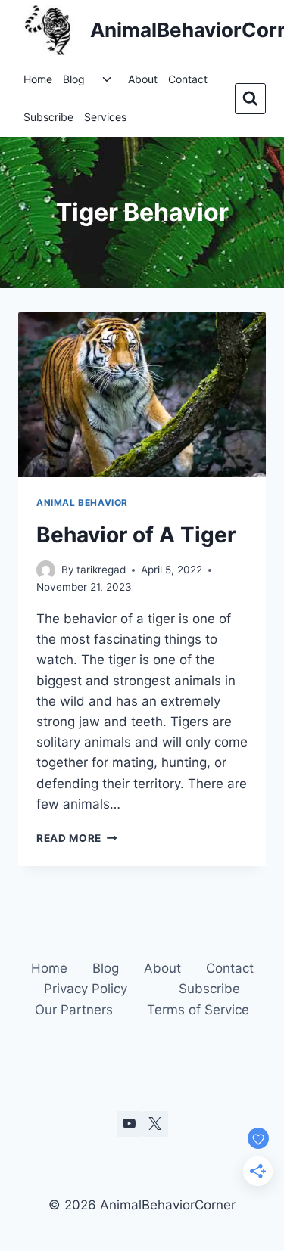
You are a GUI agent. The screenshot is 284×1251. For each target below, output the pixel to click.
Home (37, 79)
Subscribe (48, 116)
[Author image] (45, 569)
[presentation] (142, 394)
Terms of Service (198, 1009)
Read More (76, 838)
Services (105, 116)
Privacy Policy (85, 988)
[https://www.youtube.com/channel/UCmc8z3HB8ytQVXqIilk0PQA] (129, 1124)
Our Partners (74, 1009)
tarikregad (101, 569)
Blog (74, 79)
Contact (188, 79)
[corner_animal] (155, 1124)
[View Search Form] (250, 98)
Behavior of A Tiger (136, 535)
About (143, 79)
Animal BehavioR (82, 502)
